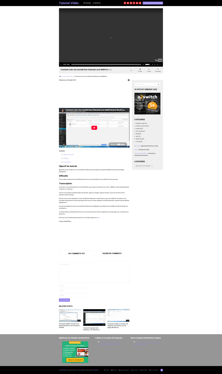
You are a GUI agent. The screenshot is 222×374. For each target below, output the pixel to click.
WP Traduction (95, 370)
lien (99, 217)
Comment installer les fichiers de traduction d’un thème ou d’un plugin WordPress (118, 325)
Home (63, 76)
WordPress (97, 3)
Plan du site (135, 370)
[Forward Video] (155, 64)
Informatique (139, 131)
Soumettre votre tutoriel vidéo (152, 3)
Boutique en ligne (140, 123)
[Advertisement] (94, 95)
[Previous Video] (152, 64)
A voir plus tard (154, 370)
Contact (114, 370)
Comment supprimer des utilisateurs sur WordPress (91, 329)
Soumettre (88, 3)
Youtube (138, 141)
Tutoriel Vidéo (69, 3)
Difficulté (66, 158)
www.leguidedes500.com (141, 153)
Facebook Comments (112, 253)
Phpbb (137, 133)
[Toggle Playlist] (157, 64)
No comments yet (77, 253)
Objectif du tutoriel (69, 154)
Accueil (107, 370)
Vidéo (82, 370)
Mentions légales (124, 370)
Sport (137, 136)
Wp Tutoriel (137, 146)
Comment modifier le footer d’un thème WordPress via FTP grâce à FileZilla (69, 325)
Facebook (138, 128)
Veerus (136, 149)
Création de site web (141, 126)
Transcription (67, 162)
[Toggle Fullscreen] (160, 64)
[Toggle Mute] (143, 64)
